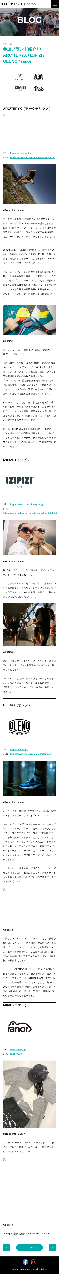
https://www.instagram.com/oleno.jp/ (31, 754)
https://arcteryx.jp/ (20, 153)
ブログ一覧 (29, 1247)
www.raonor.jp (18, 1049)
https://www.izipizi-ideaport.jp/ (27, 504)
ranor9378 (16, 1054)
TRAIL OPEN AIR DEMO (18, 4)
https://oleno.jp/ (19, 749)
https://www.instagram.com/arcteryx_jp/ (32, 157)
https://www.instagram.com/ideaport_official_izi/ (30, 513)
